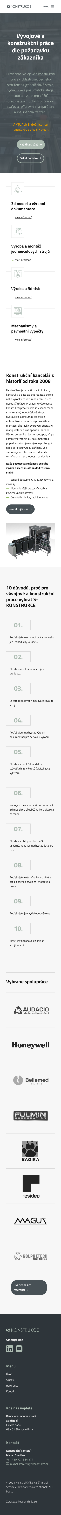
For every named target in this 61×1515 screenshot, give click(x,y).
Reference (12, 1385)
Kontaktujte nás (18, 509)
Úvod (9, 1374)
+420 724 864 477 (21, 1459)
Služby (10, 1380)
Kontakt (10, 1391)
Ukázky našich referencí (22, 1287)
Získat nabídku (29, 158)
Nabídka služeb (29, 144)
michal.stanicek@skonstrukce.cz (29, 1464)
